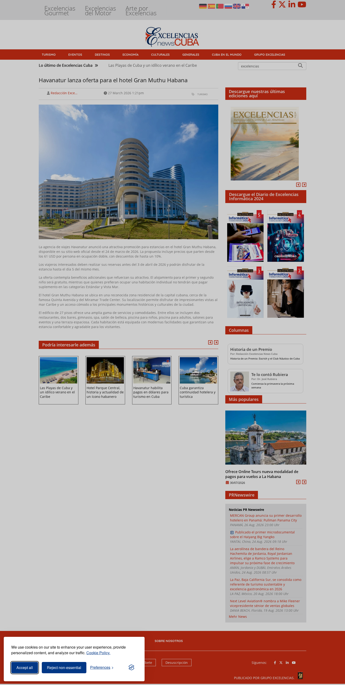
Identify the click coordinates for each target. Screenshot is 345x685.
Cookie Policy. (98, 652)
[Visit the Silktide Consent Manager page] (131, 667)
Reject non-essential (64, 667)
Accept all (24, 667)
